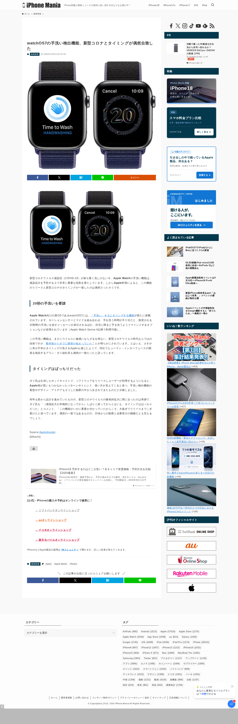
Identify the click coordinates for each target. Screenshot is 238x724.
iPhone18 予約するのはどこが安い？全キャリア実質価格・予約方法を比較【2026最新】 (105, 471)
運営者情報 (66, 697)
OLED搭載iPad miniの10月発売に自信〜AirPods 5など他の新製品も (200, 265)
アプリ (130, 663)
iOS (147, 642)
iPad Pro (181, 642)
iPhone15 (131, 653)
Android (149, 631)
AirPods (130, 631)
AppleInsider (48, 432)
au (173, 637)
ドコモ (175, 674)
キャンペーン (169, 663)
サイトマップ (159, 697)
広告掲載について (178, 697)
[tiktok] (191, 26)
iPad (163, 642)
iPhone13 (171, 647)
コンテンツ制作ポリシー (104, 697)
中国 (129, 679)
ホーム (54, 697)
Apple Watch (60, 564)
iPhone (73, 564)
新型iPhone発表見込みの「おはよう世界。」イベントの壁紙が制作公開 (201, 296)
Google (130, 642)
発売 (142, 685)
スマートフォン (154, 669)
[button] (37, 177)
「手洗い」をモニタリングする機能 (112, 315)
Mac (168, 653)
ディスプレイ (133, 674)
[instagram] (185, 26)
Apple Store (189, 631)
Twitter (150, 658)
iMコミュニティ (70, 549)
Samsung (131, 658)
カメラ (148, 663)
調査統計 (174, 685)
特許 (128, 685)
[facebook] (171, 26)
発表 (157, 685)
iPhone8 (130, 647)
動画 (160, 679)
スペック (131, 669)
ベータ (193, 674)
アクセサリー (171, 658)
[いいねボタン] (34, 448)
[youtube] (198, 26)
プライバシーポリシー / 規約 (134, 697)
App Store (156, 637)
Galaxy (189, 637)
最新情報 (35, 54)
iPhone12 (150, 647)
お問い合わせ (82, 697)
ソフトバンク (180, 669)
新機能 (176, 679)
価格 (145, 679)
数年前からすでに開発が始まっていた (69, 343)
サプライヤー (193, 663)
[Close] (2, 707)
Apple (48, 564)
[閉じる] (232, 686)
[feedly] (205, 26)
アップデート (196, 658)
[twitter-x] (178, 26)
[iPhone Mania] (42, 5)
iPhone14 (192, 647)
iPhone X (151, 653)
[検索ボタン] (212, 5)
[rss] (212, 26)
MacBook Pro (189, 653)
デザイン (155, 674)
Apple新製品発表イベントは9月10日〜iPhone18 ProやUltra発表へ (201, 280)
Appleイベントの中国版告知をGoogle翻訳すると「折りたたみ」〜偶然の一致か (201, 311)
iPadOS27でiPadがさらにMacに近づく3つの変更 (199, 248)
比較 (193, 679)
